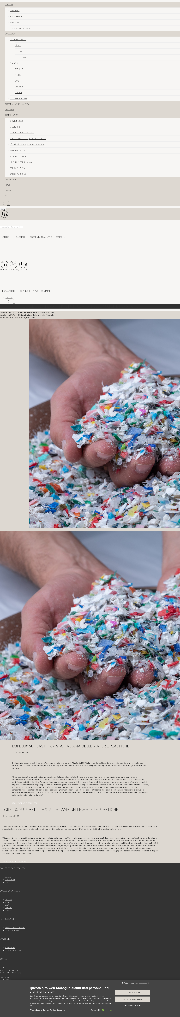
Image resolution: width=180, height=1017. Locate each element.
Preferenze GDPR (133, 1006)
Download (25, 291)
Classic (14, 63)
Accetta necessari (132, 999)
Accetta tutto (132, 993)
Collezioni (19, 237)
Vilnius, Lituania (18, 156)
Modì (17, 81)
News (35, 291)
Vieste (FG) (15, 127)
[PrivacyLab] (107, 1010)
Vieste (18, 75)
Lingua (9, 298)
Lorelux (6, 237)
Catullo (19, 69)
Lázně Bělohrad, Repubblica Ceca (27, 144)
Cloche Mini (21, 57)
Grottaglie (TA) (17, 150)
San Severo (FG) (18, 174)
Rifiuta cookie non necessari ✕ (136, 983)
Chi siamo (14, 11)
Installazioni (8, 291)
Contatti (45, 291)
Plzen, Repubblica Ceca (22, 133)
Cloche (18, 51)
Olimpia (18, 93)
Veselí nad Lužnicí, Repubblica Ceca (28, 139)
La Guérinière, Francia (21, 162)
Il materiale (16, 16)
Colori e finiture (18, 98)
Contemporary (18, 40)
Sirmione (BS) (16, 121)
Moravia (19, 87)
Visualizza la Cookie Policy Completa (48, 1010)
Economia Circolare (20, 28)
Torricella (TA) (17, 168)
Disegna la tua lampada (41, 237)
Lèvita (18, 46)
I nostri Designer (12, 930)
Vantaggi (14, 22)
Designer (60, 237)
